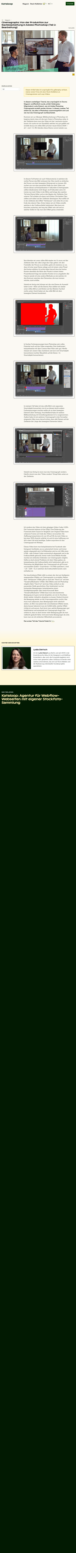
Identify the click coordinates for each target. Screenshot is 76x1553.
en (52, 4)
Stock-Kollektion (36, 4)
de (49, 4)
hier (52, 621)
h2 (3, 89)
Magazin (26, 4)
